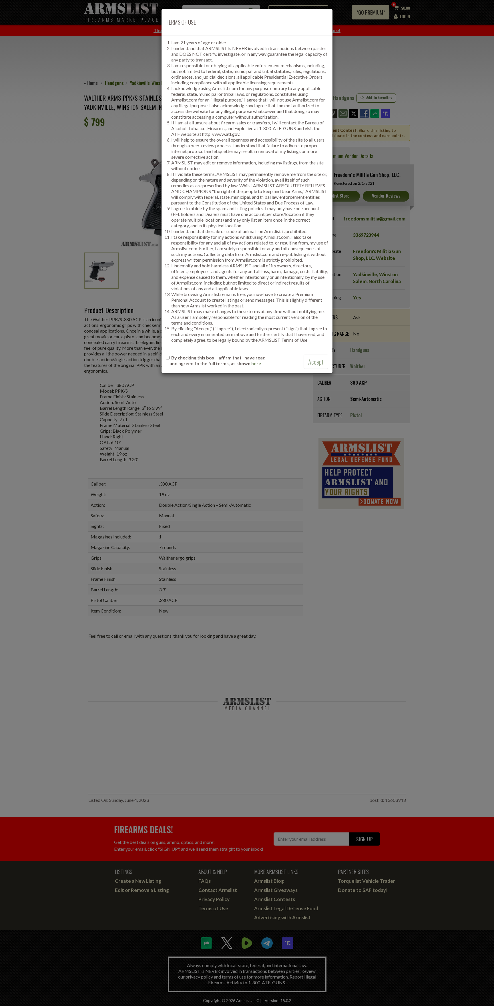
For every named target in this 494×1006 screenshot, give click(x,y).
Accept (316, 361)
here (256, 363)
